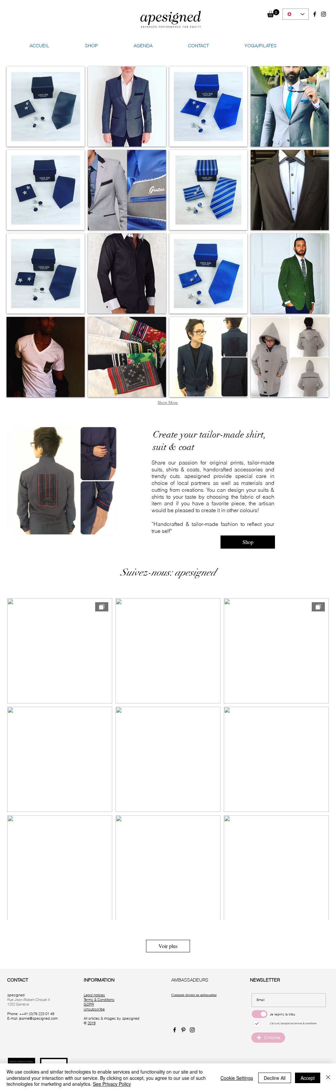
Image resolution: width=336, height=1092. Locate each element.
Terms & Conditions (99, 999)
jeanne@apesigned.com (38, 1018)
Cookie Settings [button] (236, 1078)
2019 (91, 1023)
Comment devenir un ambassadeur (194, 994)
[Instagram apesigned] (323, 14)
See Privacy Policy (112, 1083)
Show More (168, 402)
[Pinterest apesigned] (183, 1030)
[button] (273, 13)
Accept (308, 1078)
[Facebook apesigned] (314, 14)
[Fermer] (328, 1078)
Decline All (274, 1078)
